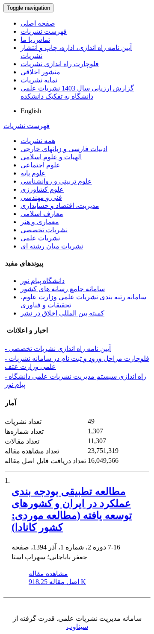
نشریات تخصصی (44, 230)
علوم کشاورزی (42, 189)
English (31, 110)
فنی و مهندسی (41, 197)
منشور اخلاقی (40, 72)
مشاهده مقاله (48, 573)
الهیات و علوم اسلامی (51, 157)
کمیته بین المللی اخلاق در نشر (62, 313)
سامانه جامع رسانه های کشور (63, 288)
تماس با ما (35, 39)
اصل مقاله (57, 581)
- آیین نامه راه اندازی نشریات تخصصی (58, 348)
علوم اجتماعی (40, 165)
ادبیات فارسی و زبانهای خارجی (64, 148)
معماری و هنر (40, 221)
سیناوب (77, 626)
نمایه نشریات (39, 80)
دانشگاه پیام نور (43, 280)
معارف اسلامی (42, 213)
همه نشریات (38, 140)
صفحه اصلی (38, 23)
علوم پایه (33, 173)
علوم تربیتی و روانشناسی (56, 181)
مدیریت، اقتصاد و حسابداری (60, 205)
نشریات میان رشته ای (52, 246)
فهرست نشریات (44, 31)
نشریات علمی (40, 238)
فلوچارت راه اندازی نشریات (60, 63)
